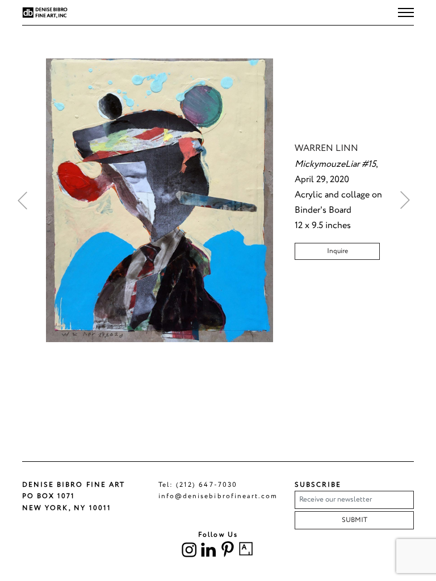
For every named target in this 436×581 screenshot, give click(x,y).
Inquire (337, 251)
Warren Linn (326, 148)
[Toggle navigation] (406, 12)
